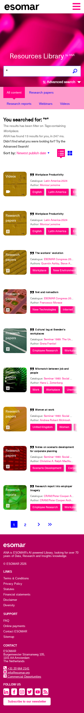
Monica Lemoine (50, 185)
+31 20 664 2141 (18, 668)
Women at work (44, 409)
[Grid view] (70, 153)
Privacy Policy (12, 583)
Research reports (19, 103)
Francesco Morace (51, 302)
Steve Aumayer (70, 263)
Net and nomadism (46, 292)
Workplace (39, 270)
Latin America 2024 (55, 181)
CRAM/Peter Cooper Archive (57, 500)
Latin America (57, 192)
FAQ (6, 620)
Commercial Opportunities (24, 676)
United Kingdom (42, 427)
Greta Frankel (48, 343)
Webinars (45, 103)
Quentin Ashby (50, 263)
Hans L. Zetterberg (51, 383)
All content (14, 92)
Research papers (41, 92)
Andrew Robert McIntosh (55, 420)
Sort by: (9, 153)
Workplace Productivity (49, 174)
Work (35, 390)
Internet (68, 309)
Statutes (8, 589)
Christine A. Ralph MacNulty (57, 461)
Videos (65, 103)
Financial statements (16, 594)
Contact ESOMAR (15, 631)
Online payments (14, 626)
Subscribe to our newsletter (27, 701)
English (37, 192)
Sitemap (8, 636)
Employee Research (45, 350)
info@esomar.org (18, 672)
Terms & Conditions (16, 578)
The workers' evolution (49, 253)
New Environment (64, 270)
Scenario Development (46, 468)
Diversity (9, 605)
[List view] (61, 153)
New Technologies (44, 309)
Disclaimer (10, 600)
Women (64, 427)
